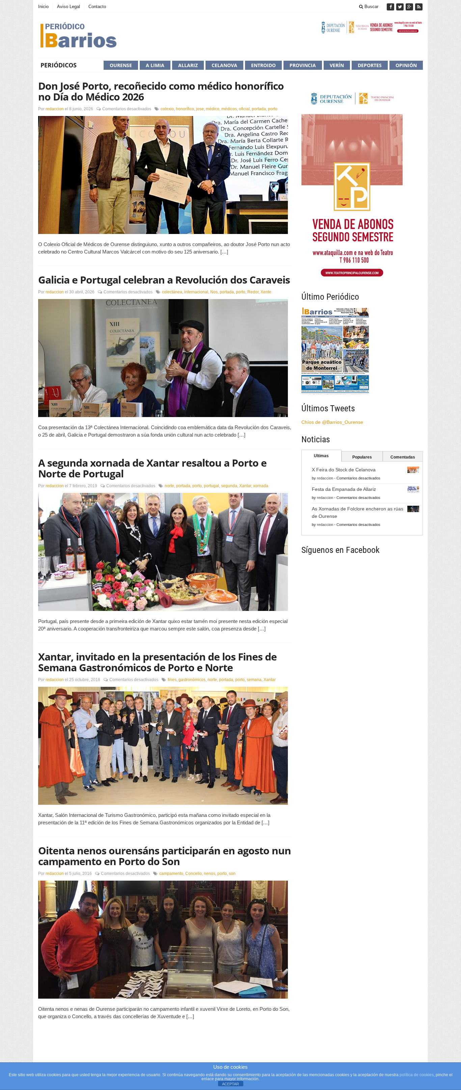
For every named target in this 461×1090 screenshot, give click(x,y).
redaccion (55, 109)
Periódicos (58, 65)
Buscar (370, 6)
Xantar (245, 485)
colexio (167, 109)
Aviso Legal (68, 6)
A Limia (155, 65)
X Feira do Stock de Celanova (344, 469)
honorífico (185, 109)
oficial (244, 109)
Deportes (370, 65)
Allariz (188, 65)
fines (172, 679)
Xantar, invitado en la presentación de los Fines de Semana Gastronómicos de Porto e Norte (157, 662)
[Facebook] (391, 7)
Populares (362, 457)
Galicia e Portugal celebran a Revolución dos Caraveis (164, 280)
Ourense (121, 65)
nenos (209, 873)
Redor (253, 292)
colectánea (172, 292)
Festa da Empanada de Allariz (344, 489)
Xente (266, 292)
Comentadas (402, 457)
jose (200, 109)
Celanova (224, 65)
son (232, 873)
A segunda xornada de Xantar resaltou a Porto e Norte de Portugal (152, 468)
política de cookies (417, 1074)
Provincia (303, 65)
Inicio (43, 6)
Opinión (406, 65)
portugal (211, 485)
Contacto (97, 6)
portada (259, 109)
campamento (171, 873)
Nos (214, 292)
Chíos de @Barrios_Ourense (332, 422)
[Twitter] (400, 7)
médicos (229, 109)
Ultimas (321, 455)
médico (212, 109)
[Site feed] (419, 7)
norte (169, 485)
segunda (229, 485)
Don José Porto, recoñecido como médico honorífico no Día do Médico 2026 (161, 91)
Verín (337, 65)
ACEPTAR (230, 1084)
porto (272, 109)
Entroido (263, 65)
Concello (193, 873)
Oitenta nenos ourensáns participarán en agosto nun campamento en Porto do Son (164, 856)
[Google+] (410, 7)
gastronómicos (192, 679)
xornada (260, 485)
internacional (196, 292)
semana (254, 679)
